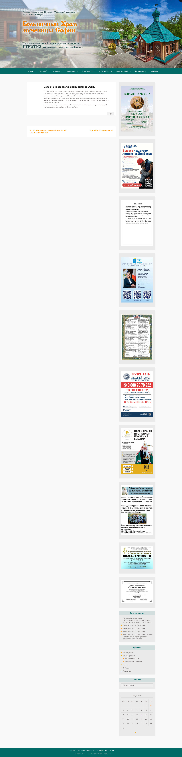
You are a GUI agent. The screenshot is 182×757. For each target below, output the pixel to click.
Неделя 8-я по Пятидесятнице (134, 628)
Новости (126, 665)
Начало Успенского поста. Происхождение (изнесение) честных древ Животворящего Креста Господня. (137, 620)
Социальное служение (133, 661)
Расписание (70, 71)
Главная (31, 71)
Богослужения (87, 71)
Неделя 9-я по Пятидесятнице (134, 625)
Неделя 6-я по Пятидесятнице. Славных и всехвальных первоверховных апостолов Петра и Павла (138, 637)
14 (141, 714)
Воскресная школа (132, 658)
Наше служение (122, 71)
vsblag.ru (108, 754)
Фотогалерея (104, 71)
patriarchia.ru (80, 754)
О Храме (56, 71)
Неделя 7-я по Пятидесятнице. (134, 631)
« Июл (136, 733)
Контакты (154, 71)
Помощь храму (140, 71)
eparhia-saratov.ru (95, 754)
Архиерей (43, 71)
